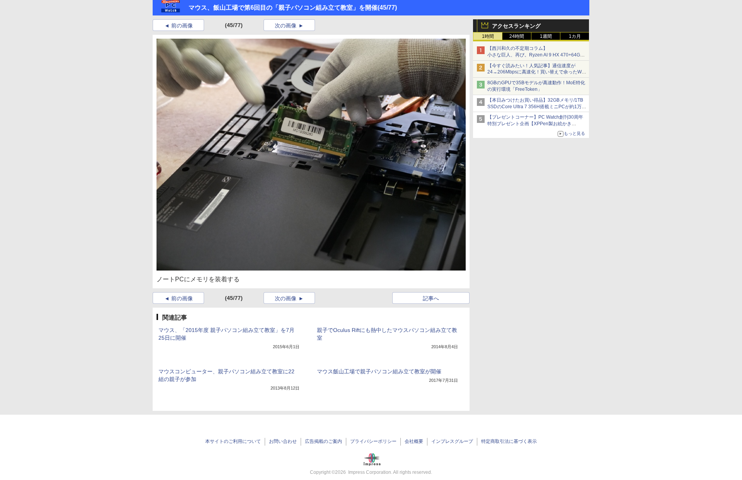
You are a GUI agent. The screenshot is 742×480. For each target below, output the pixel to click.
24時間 (516, 36)
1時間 (488, 36)
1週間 (546, 36)
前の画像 (182, 25)
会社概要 (414, 441)
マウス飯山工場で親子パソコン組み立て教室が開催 (379, 371)
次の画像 (285, 25)
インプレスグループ (452, 441)
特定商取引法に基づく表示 (509, 441)
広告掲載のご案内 (323, 441)
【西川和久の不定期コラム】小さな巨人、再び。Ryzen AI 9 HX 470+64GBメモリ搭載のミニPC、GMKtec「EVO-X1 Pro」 (537, 55)
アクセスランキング (516, 26)
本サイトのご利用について (233, 441)
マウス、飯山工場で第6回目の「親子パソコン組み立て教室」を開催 (283, 7)
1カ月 (575, 36)
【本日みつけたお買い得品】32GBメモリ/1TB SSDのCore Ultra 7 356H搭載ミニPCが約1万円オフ (536, 106)
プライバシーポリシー (373, 441)
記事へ (431, 298)
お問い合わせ (283, 441)
